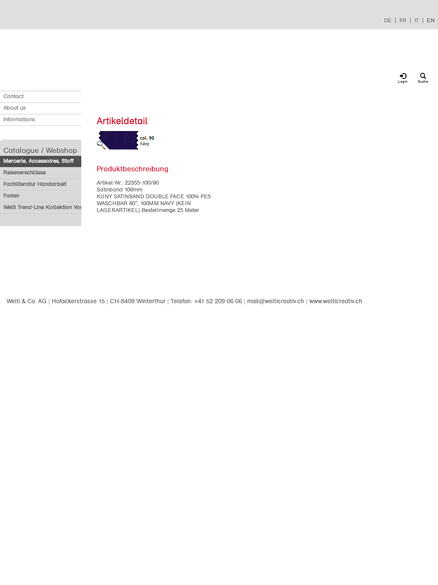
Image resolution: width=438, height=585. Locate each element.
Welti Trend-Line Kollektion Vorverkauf (52, 207)
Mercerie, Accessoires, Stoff (38, 161)
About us (14, 107)
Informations (19, 119)
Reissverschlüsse (24, 172)
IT (416, 20)
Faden (11, 195)
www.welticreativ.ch (335, 301)
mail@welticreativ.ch (275, 301)
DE (387, 20)
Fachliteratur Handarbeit (34, 184)
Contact (13, 96)
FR (403, 20)
